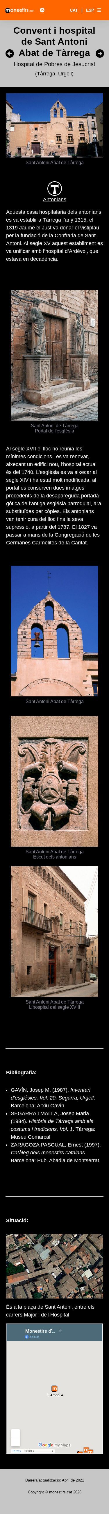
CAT (74, 10)
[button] (99, 10)
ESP (90, 10)
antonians (89, 212)
